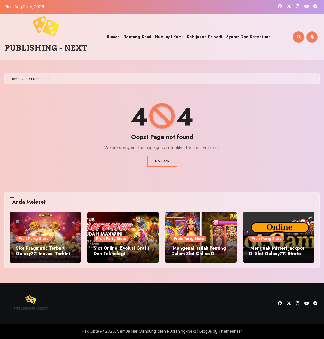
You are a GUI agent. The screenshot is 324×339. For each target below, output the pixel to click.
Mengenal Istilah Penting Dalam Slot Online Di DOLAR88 (198, 253)
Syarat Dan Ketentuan (248, 37)
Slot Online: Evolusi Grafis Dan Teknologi (122, 251)
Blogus (205, 331)
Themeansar (230, 331)
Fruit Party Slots (33, 238)
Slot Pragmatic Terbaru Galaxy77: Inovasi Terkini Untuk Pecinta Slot (43, 253)
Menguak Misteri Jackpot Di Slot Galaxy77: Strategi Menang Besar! (277, 253)
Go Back (162, 161)
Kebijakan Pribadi (204, 37)
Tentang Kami (137, 37)
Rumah (113, 37)
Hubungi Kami (169, 37)
